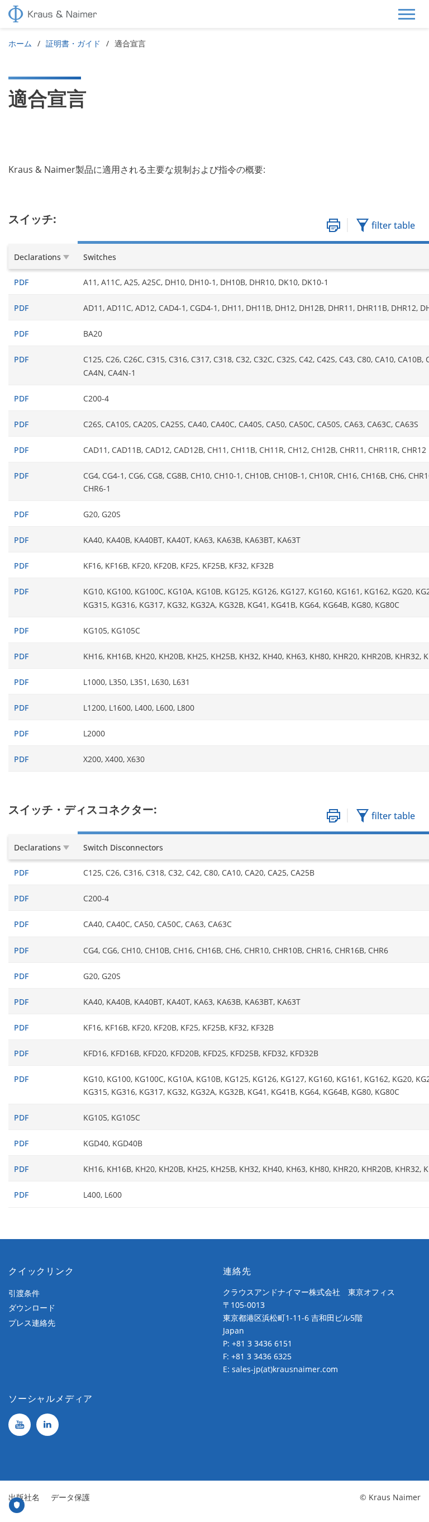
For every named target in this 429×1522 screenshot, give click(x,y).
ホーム (20, 43)
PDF (21, 282)
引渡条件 (24, 1293)
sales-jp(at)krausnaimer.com (285, 1369)
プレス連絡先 (31, 1322)
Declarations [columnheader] (37, 257)
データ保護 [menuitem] (70, 1497)
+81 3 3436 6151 (262, 1343)
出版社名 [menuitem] (24, 1497)
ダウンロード (31, 1307)
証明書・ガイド (73, 43)
